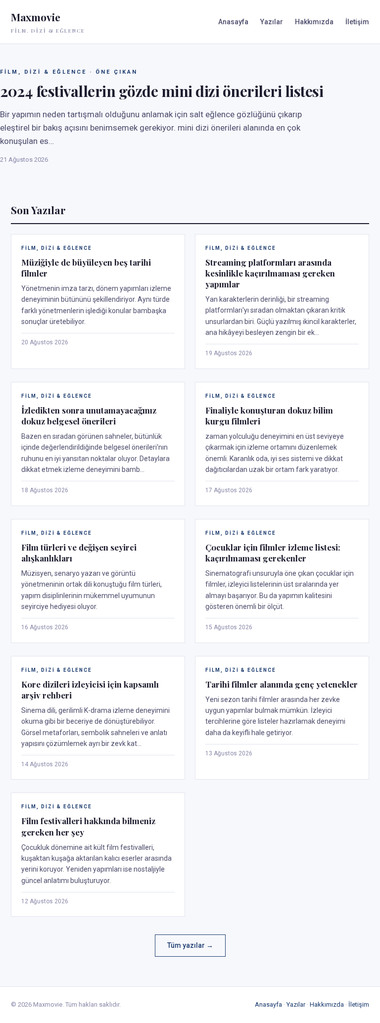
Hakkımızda (314, 22)
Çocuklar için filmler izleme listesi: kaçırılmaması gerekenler (272, 552)
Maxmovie (48, 22)
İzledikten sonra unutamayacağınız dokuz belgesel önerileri (88, 415)
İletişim (357, 22)
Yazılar (271, 22)
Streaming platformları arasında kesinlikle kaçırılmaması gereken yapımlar (270, 273)
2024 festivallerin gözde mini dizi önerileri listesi (161, 91)
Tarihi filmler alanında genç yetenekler (281, 684)
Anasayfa (233, 22)
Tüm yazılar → (190, 945)
